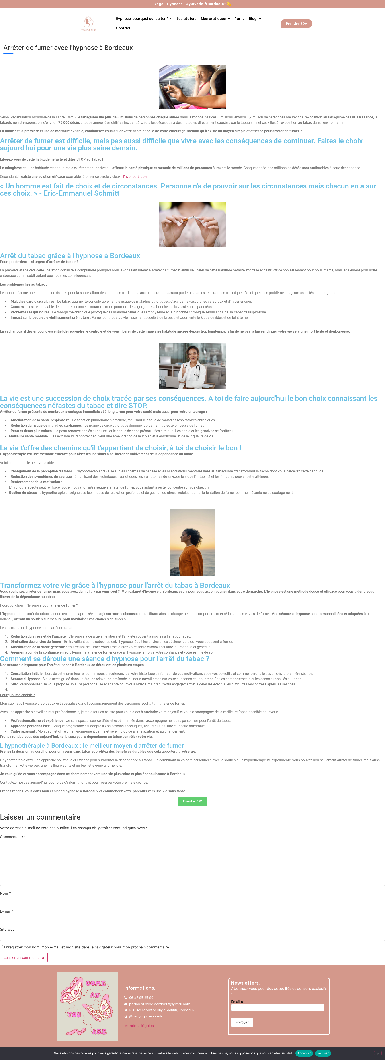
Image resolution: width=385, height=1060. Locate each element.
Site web (7, 929)
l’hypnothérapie (135, 176)
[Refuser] (378, 1053)
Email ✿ (237, 1002)
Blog (253, 18)
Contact (123, 28)
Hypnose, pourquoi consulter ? (142, 18)
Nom (5, 893)
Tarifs (240, 18)
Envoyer (242, 1022)
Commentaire (13, 836)
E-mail (7, 911)
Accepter (304, 1053)
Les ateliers (187, 18)
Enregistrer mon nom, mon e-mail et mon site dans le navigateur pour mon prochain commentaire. (87, 947)
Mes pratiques (213, 18)
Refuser (323, 1053)
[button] (144, 18)
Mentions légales (139, 1025)
